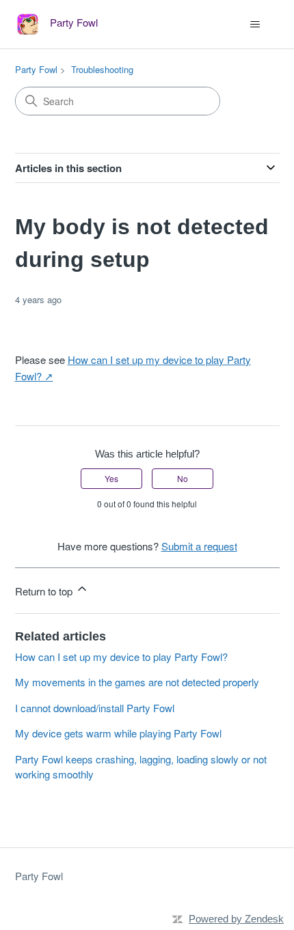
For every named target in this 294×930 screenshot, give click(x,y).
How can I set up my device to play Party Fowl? (121, 656)
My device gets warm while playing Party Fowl (118, 733)
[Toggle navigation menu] (255, 25)
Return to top (45, 591)
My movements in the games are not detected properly (137, 682)
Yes (111, 478)
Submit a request (199, 546)
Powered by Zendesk (236, 919)
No (182, 478)
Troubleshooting (102, 69)
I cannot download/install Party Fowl (94, 708)
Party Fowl (36, 69)
